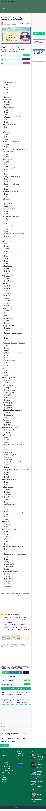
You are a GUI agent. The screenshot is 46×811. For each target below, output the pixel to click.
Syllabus (4, 8)
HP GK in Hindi (6, 766)
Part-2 (10, 590)
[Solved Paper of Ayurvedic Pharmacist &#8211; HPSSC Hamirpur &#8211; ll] (5, 637)
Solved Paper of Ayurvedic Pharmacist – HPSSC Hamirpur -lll (15, 642)
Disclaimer (5, 755)
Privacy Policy (6, 773)
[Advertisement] (16, 73)
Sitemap (4, 777)
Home (4, 5)
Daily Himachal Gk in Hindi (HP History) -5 (15, 617)
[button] (43, 11)
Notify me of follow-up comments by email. (13, 738)
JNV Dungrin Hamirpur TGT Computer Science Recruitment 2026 (23, 700)
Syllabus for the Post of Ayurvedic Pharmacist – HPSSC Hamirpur (25, 642)
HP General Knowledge (24, 5)
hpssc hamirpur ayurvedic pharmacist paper (16, 667)
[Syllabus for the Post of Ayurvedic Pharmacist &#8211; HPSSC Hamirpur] (25, 637)
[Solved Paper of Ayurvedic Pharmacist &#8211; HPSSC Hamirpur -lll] (15, 637)
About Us (4, 751)
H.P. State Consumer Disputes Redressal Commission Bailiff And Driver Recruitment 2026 (39, 58)
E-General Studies (8, 2)
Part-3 (14, 590)
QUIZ (3, 775)
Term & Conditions (7, 781)
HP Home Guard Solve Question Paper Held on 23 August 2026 (8, 700)
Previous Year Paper (35, 5)
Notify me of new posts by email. (10, 741)
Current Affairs (15, 5)
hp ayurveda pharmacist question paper (9, 666)
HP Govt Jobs (9, 5)
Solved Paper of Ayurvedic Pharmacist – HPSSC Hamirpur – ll (5, 642)
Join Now (27, 55)
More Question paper (14, 614)
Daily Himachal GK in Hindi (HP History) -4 (15, 619)
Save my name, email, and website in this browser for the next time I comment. (16, 733)
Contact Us (5, 753)
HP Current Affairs (7, 760)
